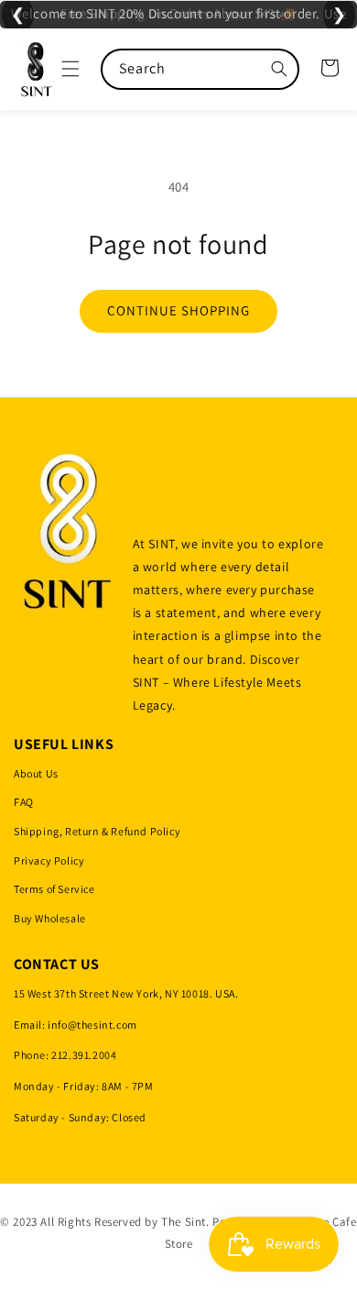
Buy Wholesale (50, 918)
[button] (70, 69)
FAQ (24, 802)
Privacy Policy (49, 860)
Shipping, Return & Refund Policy (97, 831)
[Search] (279, 69)
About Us (36, 773)
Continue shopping (178, 310)
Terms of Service (54, 889)
